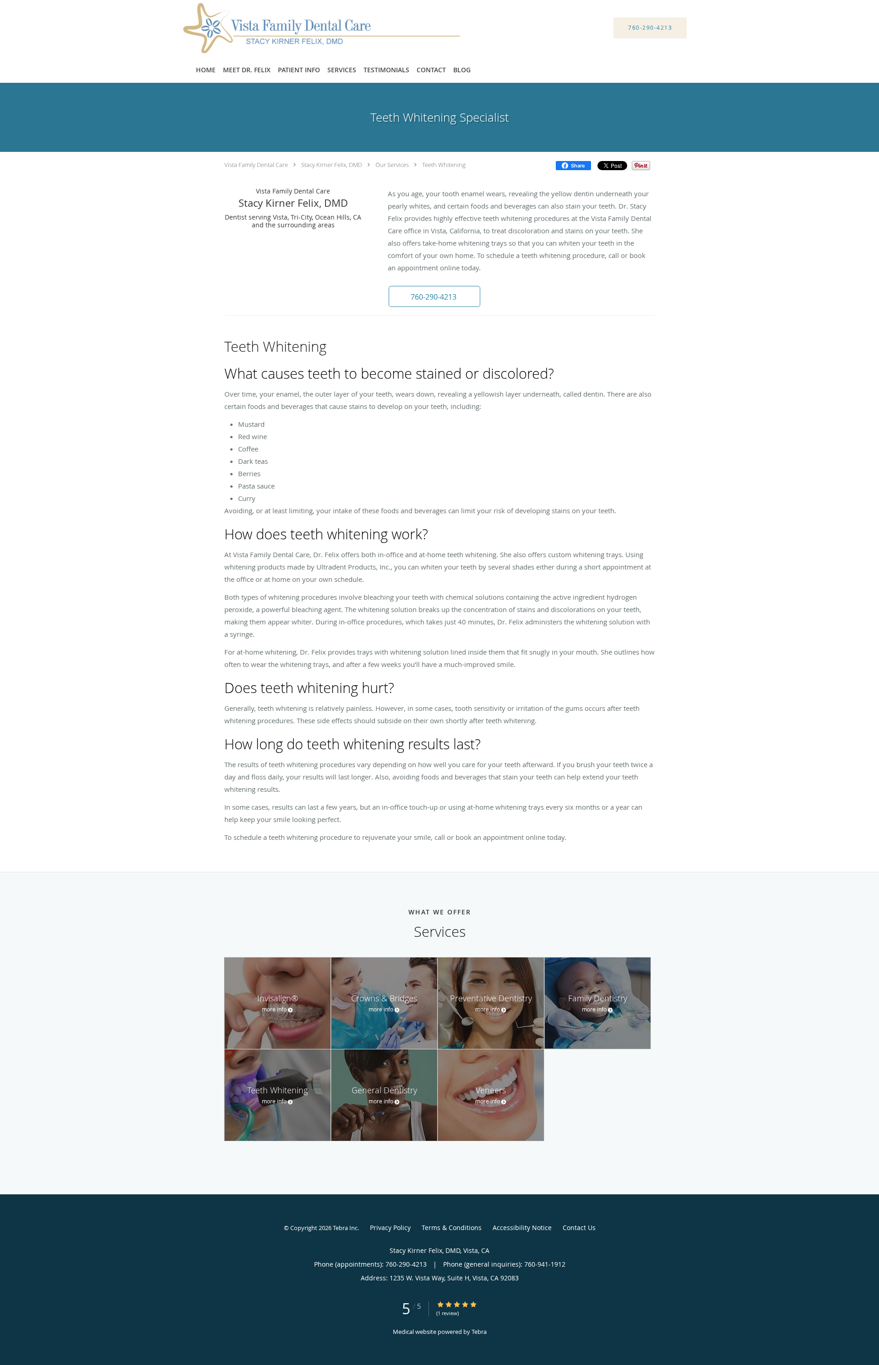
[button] (434, 296)
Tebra (479, 1331)
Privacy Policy (390, 1227)
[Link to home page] (310, 28)
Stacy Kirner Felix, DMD (331, 165)
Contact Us (579, 1227)
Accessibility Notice (522, 1227)
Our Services (392, 165)
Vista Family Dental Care (256, 165)
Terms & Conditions (452, 1227)
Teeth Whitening (444, 165)
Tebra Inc (345, 1228)
